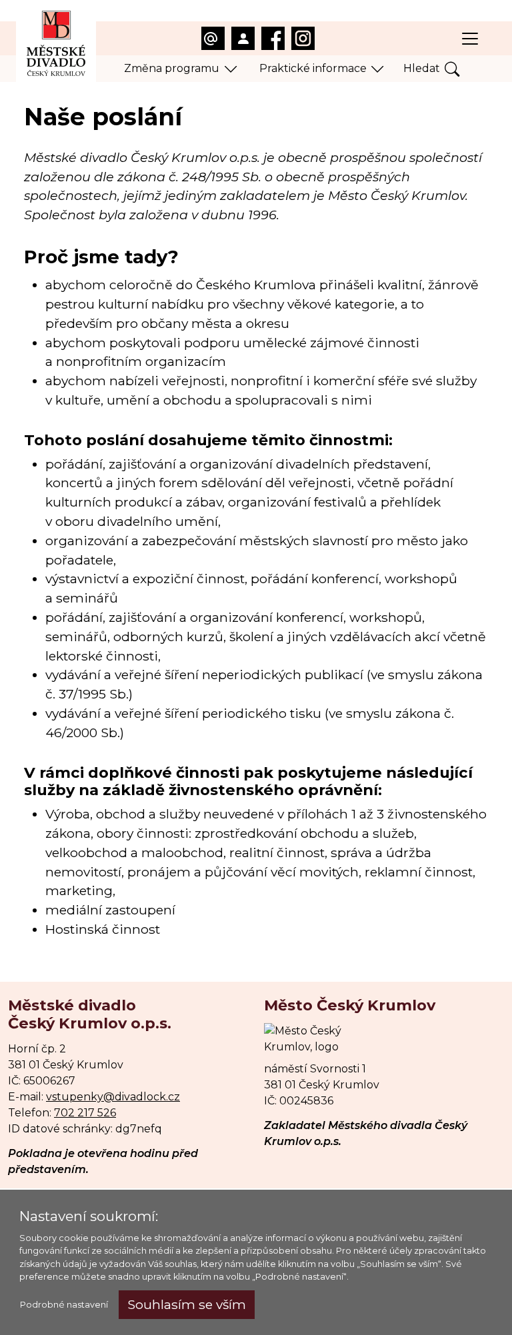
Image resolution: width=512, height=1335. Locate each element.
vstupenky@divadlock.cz (113, 1096)
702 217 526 (85, 1112)
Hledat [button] (421, 68)
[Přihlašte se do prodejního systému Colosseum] (243, 38)
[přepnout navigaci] (470, 38)
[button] (181, 68)
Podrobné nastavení (64, 1305)
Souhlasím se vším (186, 1304)
